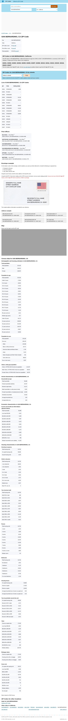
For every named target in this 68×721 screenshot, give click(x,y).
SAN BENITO (53, 707)
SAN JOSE (26, 707)
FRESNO (32, 707)
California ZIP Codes (5, 703)
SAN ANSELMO (39, 707)
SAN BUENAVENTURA (34, 709)
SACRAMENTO (5, 707)
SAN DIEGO (20, 707)
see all (14, 45)
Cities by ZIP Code (18, 1)
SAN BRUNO (4, 709)
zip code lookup (27, 67)
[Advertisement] (34, 22)
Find (26, 75)
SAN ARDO (46, 707)
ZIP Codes (8, 1)
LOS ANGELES (13, 707)
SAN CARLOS (63, 709)
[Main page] (2, 1)
